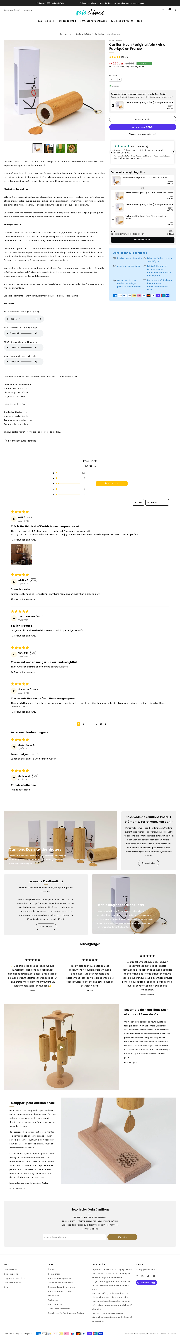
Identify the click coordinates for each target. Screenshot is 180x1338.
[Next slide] (100, 90)
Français (28, 10)
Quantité (113, 75)
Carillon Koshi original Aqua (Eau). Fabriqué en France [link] (149, 193)
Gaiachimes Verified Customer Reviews (66, 1313)
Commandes (54, 1274)
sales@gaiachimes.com (147, 1269)
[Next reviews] (174, 152)
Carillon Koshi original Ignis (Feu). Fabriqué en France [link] (149, 102)
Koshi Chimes (115, 40)
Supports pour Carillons (93, 21)
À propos (52, 1269)
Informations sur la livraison (60, 1291)
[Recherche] (174, 10)
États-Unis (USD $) (12, 10)
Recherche (53, 1300)
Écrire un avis (112, 483)
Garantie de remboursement (61, 1287)
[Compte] (163, 10)
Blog (139, 21)
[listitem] (50, 3)
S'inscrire (122, 1237)
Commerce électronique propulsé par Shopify (141, 1334)
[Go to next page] (106, 724)
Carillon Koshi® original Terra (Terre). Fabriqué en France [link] (147, 217)
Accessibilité (53, 1295)
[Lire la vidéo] (61, 1047)
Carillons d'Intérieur (122, 21)
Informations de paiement (60, 1278)
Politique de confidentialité (60, 1282)
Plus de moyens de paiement (142, 134)
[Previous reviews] (111, 152)
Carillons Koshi (46, 21)
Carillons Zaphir (67, 21)
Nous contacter (55, 1304)
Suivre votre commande (59, 1308)
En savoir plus (148, 863)
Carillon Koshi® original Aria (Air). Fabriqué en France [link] (145, 177)
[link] (119, 105)
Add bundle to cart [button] (142, 239)
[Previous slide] (9, 90)
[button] (115, 57)
